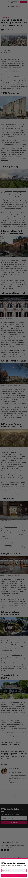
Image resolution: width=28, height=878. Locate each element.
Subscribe (14, 875)
